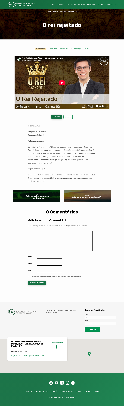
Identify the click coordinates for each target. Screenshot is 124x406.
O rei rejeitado (73, 11)
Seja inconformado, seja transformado (37, 197)
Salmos (86, 49)
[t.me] (73, 383)
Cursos (73, 4)
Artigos (103, 4)
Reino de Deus (63, 11)
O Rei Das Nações (76, 49)
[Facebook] (62, 383)
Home (49, 11)
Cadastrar (92, 329)
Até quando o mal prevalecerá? (86, 197)
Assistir (57, 117)
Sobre (53, 4)
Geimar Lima (53, 49)
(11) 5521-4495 (16, 356)
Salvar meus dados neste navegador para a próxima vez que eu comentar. (56, 277)
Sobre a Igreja (28, 391)
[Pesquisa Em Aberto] (115, 4)
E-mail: (87, 320)
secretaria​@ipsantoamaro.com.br (33, 356)
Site (29, 270)
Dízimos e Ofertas (67, 391)
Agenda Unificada (93, 4)
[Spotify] (51, 383)
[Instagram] (67, 383)
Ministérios (61, 4)
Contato (110, 4)
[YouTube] (56, 383)
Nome (30, 257)
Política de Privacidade (84, 391)
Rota (60, 347)
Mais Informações (57, 342)
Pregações (81, 4)
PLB (68, 4)
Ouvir (69, 117)
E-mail (30, 263)
